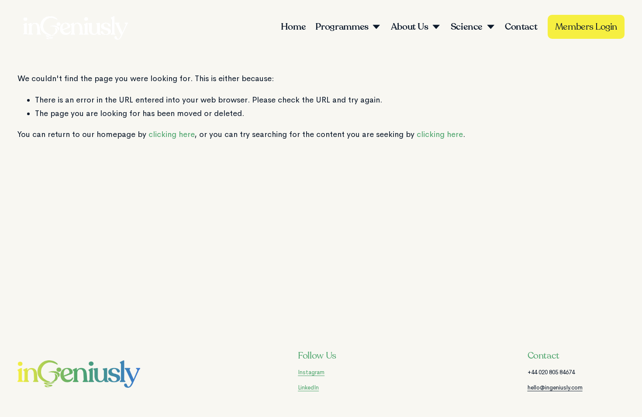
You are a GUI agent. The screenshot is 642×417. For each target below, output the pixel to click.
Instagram (311, 372)
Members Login (586, 27)
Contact (521, 27)
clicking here (171, 134)
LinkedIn (308, 387)
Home (293, 27)
